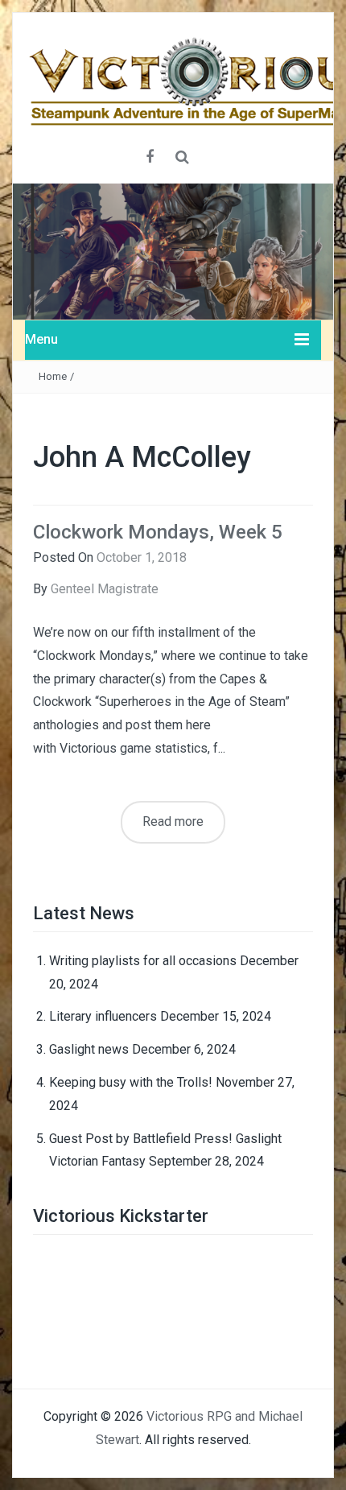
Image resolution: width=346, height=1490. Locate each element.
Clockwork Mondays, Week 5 (157, 532)
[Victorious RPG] (173, 250)
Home (53, 376)
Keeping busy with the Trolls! (130, 1082)
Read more (173, 821)
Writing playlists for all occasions (143, 960)
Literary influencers (103, 1016)
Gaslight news (89, 1049)
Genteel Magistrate (105, 588)
